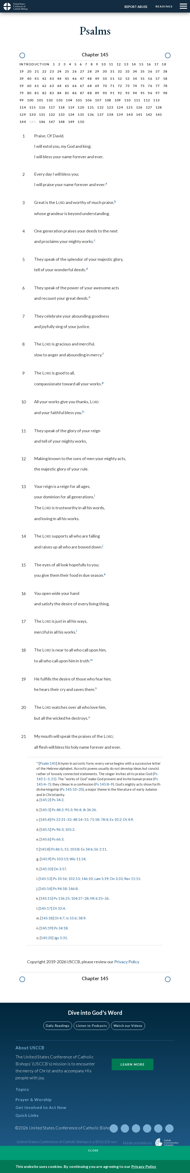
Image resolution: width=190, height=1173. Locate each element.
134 (71, 114)
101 (40, 100)
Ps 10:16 (60, 879)
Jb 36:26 (89, 810)
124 (120, 107)
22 (44, 71)
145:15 (46, 898)
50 (105, 79)
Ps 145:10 (69, 789)
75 (142, 86)
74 (135, 86)
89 (97, 93)
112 (146, 100)
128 (158, 107)
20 (29, 71)
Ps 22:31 (58, 819)
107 (98, 100)
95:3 (68, 810)
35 (142, 71)
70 (105, 86)
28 (89, 71)
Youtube (136, 1128)
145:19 (46, 928)
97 (157, 93)
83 (52, 93)
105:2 (69, 829)
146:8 (73, 888)
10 (103, 64)
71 (112, 86)
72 (120, 86)
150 (81, 122)
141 (139, 114)
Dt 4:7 (59, 918)
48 (89, 79)
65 (67, 86)
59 (21, 86)
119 (71, 107)
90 (105, 93)
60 (29, 86)
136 (90, 114)
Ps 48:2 (57, 810)
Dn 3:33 (116, 879)
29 (97, 71)
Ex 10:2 (115, 819)
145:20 (46, 938)
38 (165, 71)
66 (74, 86)
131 (42, 114)
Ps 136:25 (62, 898)
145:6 (45, 839)
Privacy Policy (126, 961)
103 (59, 100)
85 (67, 93)
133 (61, 114)
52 (120, 79)
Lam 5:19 (101, 879)
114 (22, 107)
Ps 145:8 (102, 784)
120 (81, 107)
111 (137, 100)
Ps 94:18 (60, 888)
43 (52, 79)
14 (134, 64)
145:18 (47, 918)
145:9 (45, 859)
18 (164, 64)
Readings (163, 6)
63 (52, 86)
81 (37, 93)
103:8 (74, 849)
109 (117, 100)
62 (44, 86)
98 (165, 93)
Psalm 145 (48, 763)
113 (156, 100)
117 (52, 107)
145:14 (45, 888)
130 (32, 114)
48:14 (77, 819)
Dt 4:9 (128, 819)
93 (127, 93)
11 (111, 64)
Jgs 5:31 (60, 938)
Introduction (34, 64)
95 (142, 93)
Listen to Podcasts (91, 1026)
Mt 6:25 (96, 898)
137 (100, 114)
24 (59, 71)
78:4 (104, 819)
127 (149, 107)
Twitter (114, 1128)
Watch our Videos (128, 1026)
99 (21, 100)
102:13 (74, 879)
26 (74, 71)
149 (71, 122)
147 (52, 122)
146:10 (87, 879)
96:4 (77, 810)
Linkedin (147, 1128)
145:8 (44, 849)
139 (120, 114)
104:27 (76, 898)
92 (120, 93)
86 (74, 93)
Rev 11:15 (132, 879)
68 (89, 86)
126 (139, 107)
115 (32, 107)
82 (44, 93)
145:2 (45, 800)
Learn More (132, 1064)
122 (100, 107)
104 (69, 100)
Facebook (125, 1128)
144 (22, 122)
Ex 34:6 (87, 849)
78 (165, 86)
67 (82, 86)
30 (105, 71)
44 (59, 79)
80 (29, 93)
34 (135, 71)
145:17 (45, 908)
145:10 (46, 869)
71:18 (94, 819)
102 (49, 100)
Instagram (158, 1128)
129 (22, 114)
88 (89, 93)
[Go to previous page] (24, 55)
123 (110, 107)
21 (37, 71)
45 (67, 79)
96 (150, 93)
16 (149, 64)
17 (156, 64)
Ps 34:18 (61, 928)
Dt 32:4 (59, 908)
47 (82, 79)
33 (127, 71)
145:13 (45, 879)
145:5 (45, 829)
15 (141, 64)
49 (97, 79)
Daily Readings (58, 1026)
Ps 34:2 (57, 800)
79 (21, 93)
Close (93, 1150)
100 (30, 100)
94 (135, 93)
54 (135, 79)
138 (110, 114)
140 (129, 114)
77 (157, 86)
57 (157, 79)
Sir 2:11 (100, 849)
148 (61, 122)
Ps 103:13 (60, 859)
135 (81, 114)
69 (97, 86)
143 (158, 114)
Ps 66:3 (57, 839)
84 (59, 93)
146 (42, 122)
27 (82, 71)
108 (108, 100)
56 (150, 79)
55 (142, 79)
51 (112, 79)
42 (44, 79)
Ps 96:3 (57, 829)
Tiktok (169, 1128)
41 (37, 79)
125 (129, 107)
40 (29, 79)
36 (150, 71)
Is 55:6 (71, 918)
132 (52, 114)
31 (112, 71)
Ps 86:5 (57, 849)
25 (67, 71)
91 (112, 93)
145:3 (45, 810)
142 (149, 114)
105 (79, 100)
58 (165, 79)
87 (82, 93)
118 (61, 107)
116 (42, 107)
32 (120, 71)
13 (126, 64)
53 (127, 79)
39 (21, 79)
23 (52, 71)
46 (74, 79)
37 (157, 71)
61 (37, 86)
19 (21, 71)
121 (90, 107)
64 (59, 86)
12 (119, 64)
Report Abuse (135, 7)
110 (127, 100)
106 (88, 100)
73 (127, 86)
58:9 (82, 918)
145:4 (45, 819)
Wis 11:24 (78, 859)
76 (150, 86)
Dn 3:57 (60, 869)
